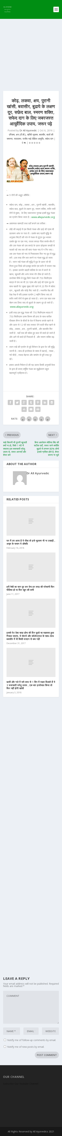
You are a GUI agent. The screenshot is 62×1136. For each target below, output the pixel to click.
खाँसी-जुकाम (32, 134)
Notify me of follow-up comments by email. (31, 1040)
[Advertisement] (31, 51)
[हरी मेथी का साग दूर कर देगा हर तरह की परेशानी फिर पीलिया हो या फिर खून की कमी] (31, 567)
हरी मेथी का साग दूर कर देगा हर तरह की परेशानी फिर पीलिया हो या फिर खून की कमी (30, 588)
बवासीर (42, 134)
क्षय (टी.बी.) (21, 134)
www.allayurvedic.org (43, 217)
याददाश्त (17, 138)
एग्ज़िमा (12, 134)
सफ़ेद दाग (49, 138)
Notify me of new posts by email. (25, 1046)
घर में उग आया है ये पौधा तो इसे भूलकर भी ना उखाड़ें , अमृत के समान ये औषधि (31, 542)
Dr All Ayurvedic (28, 130)
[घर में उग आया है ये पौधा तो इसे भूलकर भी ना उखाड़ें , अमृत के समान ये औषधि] (31, 521)
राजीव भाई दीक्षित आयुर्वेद (33, 138)
